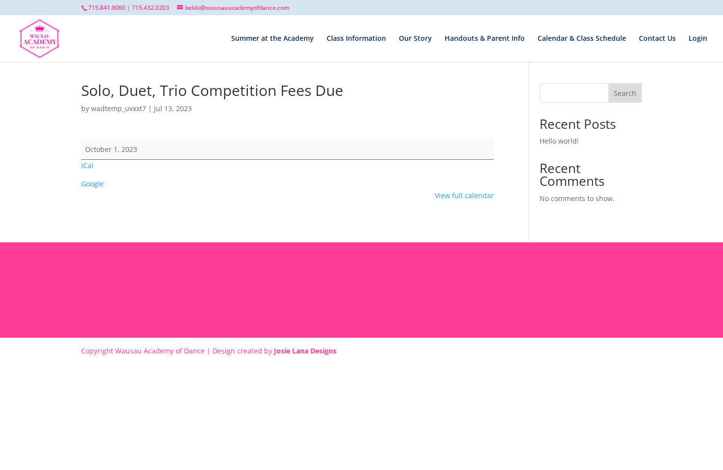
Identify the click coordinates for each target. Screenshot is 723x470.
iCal (87, 165)
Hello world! (559, 141)
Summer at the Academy (272, 39)
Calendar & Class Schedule (582, 39)
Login (698, 39)
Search (625, 93)
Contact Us (657, 39)
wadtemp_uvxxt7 (118, 108)
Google (92, 183)
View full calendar (464, 195)
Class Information (356, 39)
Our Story (415, 39)
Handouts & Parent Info (485, 39)
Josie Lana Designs (305, 350)
